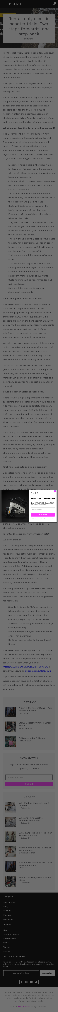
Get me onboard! (43, 514)
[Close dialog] (55, 491)
